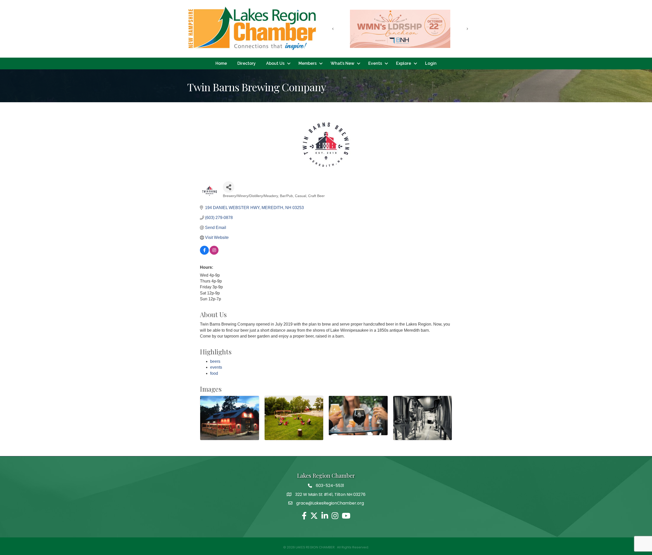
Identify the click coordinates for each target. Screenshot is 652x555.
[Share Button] (228, 187)
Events (375, 63)
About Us (275, 63)
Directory (246, 63)
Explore (403, 63)
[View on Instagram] (214, 253)
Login (431, 63)
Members (307, 63)
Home (221, 63)
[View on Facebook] (204, 253)
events (216, 367)
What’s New (342, 63)
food (214, 373)
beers (215, 361)
